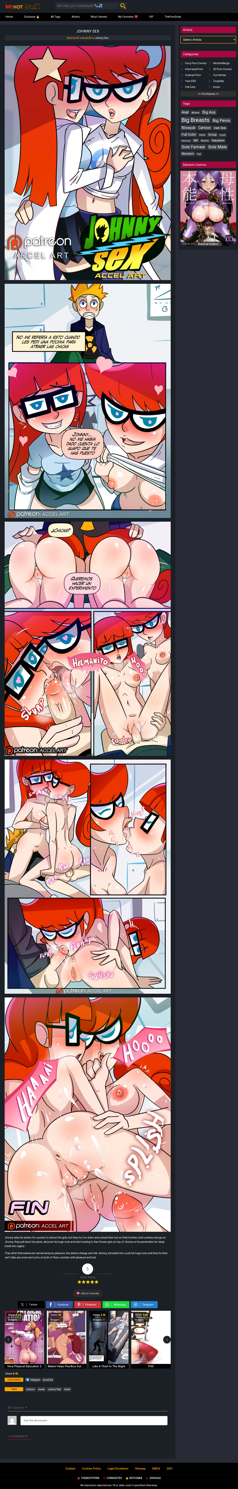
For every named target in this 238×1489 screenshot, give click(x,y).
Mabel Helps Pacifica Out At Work (25, 1366)
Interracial (185, 141)
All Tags (55, 16)
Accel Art (87, 37)
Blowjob (188, 127)
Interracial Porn (194, 69)
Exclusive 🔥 (32, 16)
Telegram (35, 1379)
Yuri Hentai (219, 75)
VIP (151, 16)
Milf (195, 140)
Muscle (205, 140)
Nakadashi (218, 140)
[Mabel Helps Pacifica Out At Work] (24, 1363)
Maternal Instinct (208, 244)
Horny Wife (151, 1366)
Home (9, 16)
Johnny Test (54, 1389)
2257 (170, 1468)
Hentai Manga (221, 63)
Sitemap (140, 1468)
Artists (76, 16)
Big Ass (209, 112)
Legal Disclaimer (117, 1468)
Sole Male (217, 146)
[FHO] (108, 1363)
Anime (195, 112)
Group (212, 134)
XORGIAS (155, 1478)
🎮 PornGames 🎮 (208, 93)
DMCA (156, 1468)
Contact (70, 1468)
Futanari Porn (193, 75)
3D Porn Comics (222, 69)
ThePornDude (173, 16)
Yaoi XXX (190, 81)
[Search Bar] (123, 5)
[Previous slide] (8, 1339)
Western (187, 154)
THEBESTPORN (90, 1478)
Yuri (199, 154)
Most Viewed (99, 16)
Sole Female (193, 146)
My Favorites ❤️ (128, 16)
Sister (67, 1389)
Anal (185, 112)
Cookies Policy (91, 1468)
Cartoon (30, 1389)
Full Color (190, 86)
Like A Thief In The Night (66, 1366)
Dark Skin (220, 128)
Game (202, 135)
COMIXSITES (114, 1478)
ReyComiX (73, 37)
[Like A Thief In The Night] (66, 1363)
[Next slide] (167, 1339)
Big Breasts (195, 120)
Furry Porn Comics (196, 63)
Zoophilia (218, 81)
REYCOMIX (135, 1478)
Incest (41, 1389)
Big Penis (221, 120)
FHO (109, 1366)
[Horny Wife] (151, 1363)
